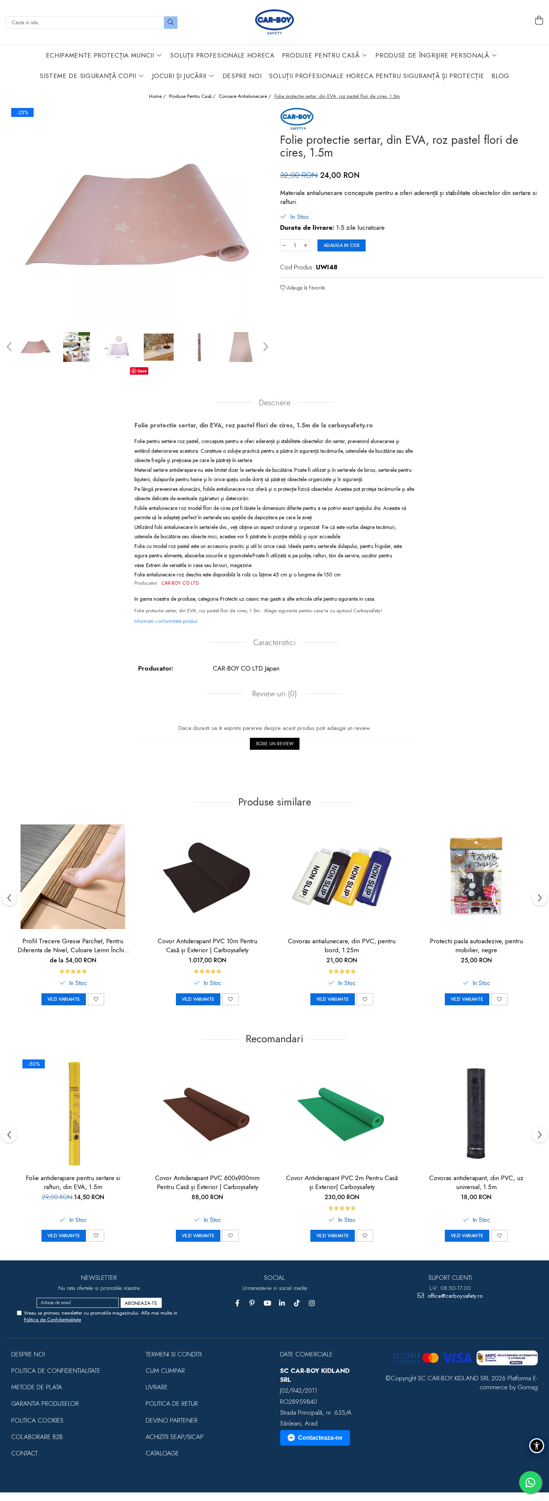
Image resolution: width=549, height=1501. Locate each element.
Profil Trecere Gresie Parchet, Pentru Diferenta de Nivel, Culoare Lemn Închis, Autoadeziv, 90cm (73, 945)
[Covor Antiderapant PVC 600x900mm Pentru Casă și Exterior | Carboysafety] (207, 1114)
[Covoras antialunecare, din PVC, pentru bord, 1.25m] (342, 877)
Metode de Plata (36, 1387)
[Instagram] (312, 1303)
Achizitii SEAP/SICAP (175, 1436)
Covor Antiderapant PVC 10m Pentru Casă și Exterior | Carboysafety (207, 945)
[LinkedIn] (282, 1303)
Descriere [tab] (275, 402)
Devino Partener (172, 1420)
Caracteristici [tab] (274, 642)
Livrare (157, 1387)
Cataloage (162, 1453)
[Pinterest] (252, 1303)
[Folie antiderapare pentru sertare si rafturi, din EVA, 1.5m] (73, 1114)
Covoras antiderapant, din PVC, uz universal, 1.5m (476, 1182)
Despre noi (28, 1354)
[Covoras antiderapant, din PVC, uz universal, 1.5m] (476, 1114)
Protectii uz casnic (239, 599)
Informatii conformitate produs (165, 621)
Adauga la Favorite (305, 287)
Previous (9, 346)
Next (264, 346)
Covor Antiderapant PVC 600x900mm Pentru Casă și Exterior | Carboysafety (207, 1182)
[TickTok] (297, 1303)
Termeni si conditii (174, 1354)
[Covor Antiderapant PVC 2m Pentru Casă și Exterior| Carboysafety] (342, 1114)
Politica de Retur (172, 1403)
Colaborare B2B (37, 1436)
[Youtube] (267, 1303)
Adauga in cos (341, 245)
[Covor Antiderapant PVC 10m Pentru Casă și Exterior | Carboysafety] (207, 877)
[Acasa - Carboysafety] (274, 22)
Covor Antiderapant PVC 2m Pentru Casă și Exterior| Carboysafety (342, 1182)
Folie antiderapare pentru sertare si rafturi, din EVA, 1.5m (73, 1182)
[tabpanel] (137, 218)
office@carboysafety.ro (454, 1296)
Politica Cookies (37, 1420)
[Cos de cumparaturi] (538, 20)
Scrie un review (275, 743)
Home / (158, 96)
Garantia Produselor (45, 1403)
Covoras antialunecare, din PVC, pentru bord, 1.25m (342, 945)
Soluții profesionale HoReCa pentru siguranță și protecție (376, 75)
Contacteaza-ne (320, 1438)
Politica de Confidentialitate (52, 1319)
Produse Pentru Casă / (193, 96)
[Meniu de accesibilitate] (536, 1445)
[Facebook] (237, 1303)
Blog (500, 75)
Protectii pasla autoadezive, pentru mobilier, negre (476, 945)
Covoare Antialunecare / (246, 96)
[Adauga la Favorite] (96, 999)
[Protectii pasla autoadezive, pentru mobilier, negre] (476, 877)
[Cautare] (170, 22)
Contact (24, 1453)
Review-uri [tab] (273, 693)
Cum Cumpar (165, 1370)
